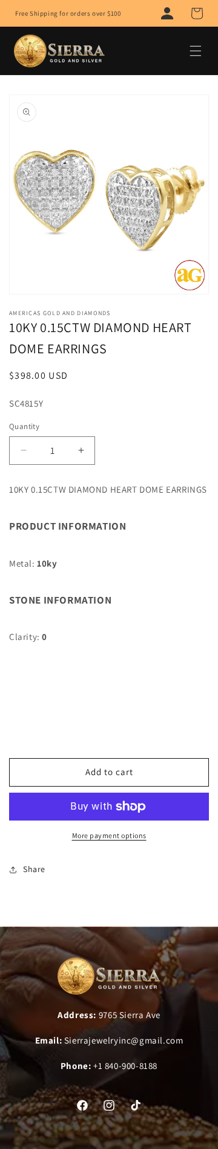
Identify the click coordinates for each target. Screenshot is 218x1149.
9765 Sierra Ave (129, 1015)
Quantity (24, 426)
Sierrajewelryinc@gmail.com (123, 1040)
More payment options (109, 835)
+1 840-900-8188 (125, 1065)
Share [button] (34, 869)
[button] (196, 13)
